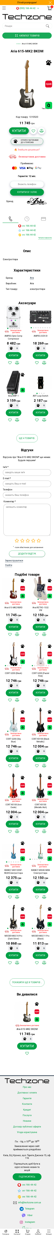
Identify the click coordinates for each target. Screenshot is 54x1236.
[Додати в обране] (33, 130)
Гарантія (27, 1098)
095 (23, 226)
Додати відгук (27, 553)
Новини (27, 1121)
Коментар (9, 501)
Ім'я (5, 467)
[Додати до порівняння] (41, 130)
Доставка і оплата (27, 1092)
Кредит (27, 1109)
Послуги (27, 1115)
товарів (35, 982)
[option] (27, 84)
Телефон (7, 489)
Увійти (8, 565)
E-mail (7, 478)
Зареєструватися (14, 560)
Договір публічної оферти (27, 1126)
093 (23, 235)
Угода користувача (27, 1132)
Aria (32, 278)
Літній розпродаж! (27, 2)
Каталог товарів (29, 35)
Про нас (27, 1087)
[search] (47, 26)
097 (23, 230)
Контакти (27, 1104)
